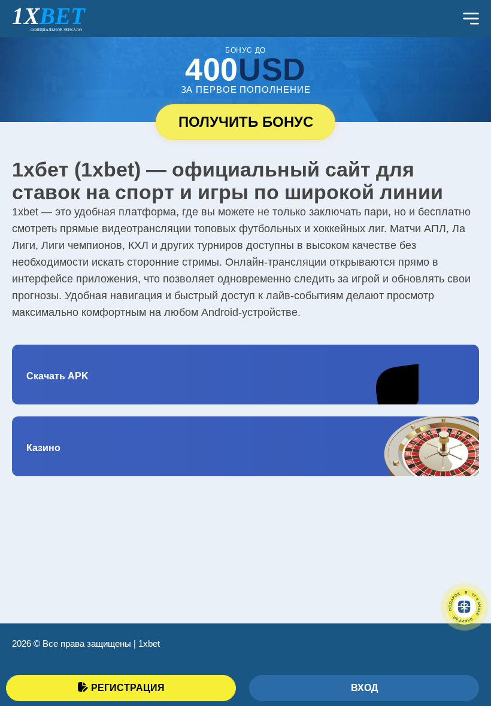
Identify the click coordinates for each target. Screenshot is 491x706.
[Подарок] (465, 607)
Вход (364, 688)
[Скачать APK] (245, 374)
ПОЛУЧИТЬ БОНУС (245, 122)
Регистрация (128, 688)
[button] (464, 643)
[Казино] (245, 446)
